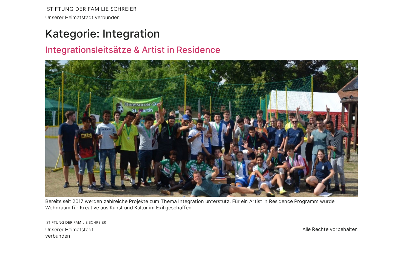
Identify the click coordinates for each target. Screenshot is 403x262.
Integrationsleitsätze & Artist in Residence (132, 49)
